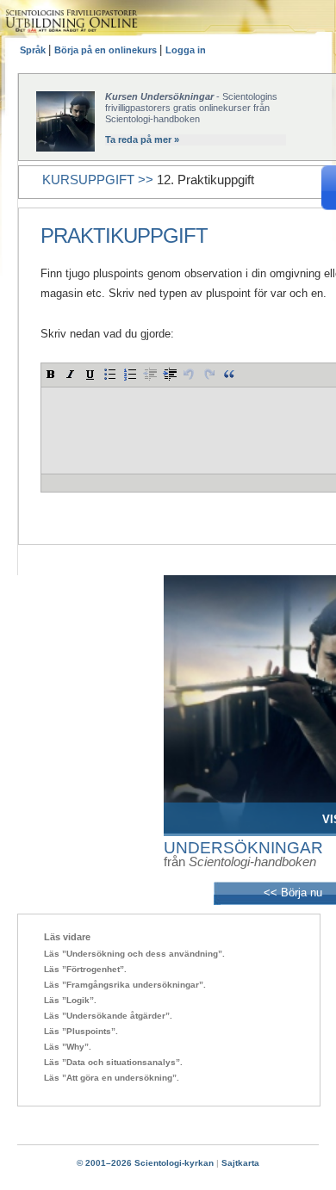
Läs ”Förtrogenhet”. (85, 969)
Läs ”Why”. (67, 1046)
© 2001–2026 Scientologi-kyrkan (145, 1163)
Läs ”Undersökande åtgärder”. (108, 1015)
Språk (34, 50)
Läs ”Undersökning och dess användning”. (134, 953)
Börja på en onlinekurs (106, 50)
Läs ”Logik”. (70, 1000)
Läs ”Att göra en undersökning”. (111, 1077)
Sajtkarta (240, 1163)
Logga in (185, 50)
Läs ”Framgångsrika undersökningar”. (125, 984)
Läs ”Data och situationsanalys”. (113, 1062)
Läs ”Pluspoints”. (81, 1031)
